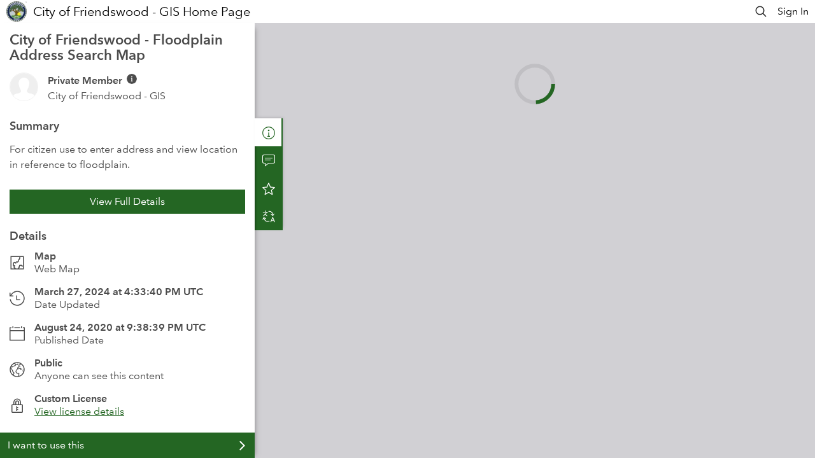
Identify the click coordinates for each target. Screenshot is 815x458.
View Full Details (127, 201)
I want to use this (46, 445)
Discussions (269, 160)
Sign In (793, 11)
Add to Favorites (269, 188)
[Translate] (269, 216)
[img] (131, 79)
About (269, 132)
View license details (79, 411)
